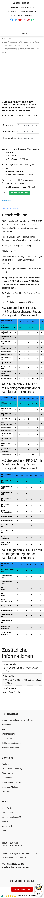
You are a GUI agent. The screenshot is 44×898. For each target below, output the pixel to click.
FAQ (4, 831)
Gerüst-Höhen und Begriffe (13, 769)
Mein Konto (7, 808)
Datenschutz (7, 738)
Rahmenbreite (9, 125)
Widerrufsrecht (8, 734)
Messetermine (8, 826)
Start (4, 38)
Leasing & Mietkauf (10, 787)
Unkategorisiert (13, 42)
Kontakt (5, 764)
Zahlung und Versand (11, 748)
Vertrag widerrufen (22, 889)
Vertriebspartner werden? (13, 782)
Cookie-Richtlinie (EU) (11, 817)
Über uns (6, 791)
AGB (4, 729)
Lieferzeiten (7, 778)
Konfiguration (9, 138)
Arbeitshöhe (9, 132)
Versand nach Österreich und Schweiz (18, 720)
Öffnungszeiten (8, 773)
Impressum (6, 725)
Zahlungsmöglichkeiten (12, 743)
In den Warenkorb (19, 193)
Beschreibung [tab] (11, 208)
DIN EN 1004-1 (8, 812)
